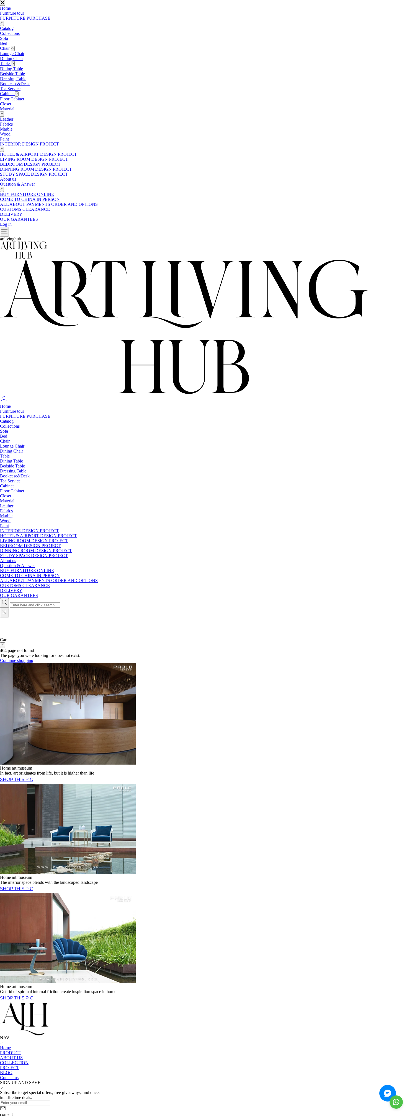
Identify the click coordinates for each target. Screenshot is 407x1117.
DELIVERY (11, 214)
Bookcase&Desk (15, 83)
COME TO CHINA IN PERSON (30, 199)
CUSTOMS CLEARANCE (25, 209)
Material (7, 108)
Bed (3, 43)
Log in (6, 224)
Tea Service (10, 88)
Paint (4, 139)
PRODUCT (10, 1052)
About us (8, 179)
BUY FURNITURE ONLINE (27, 194)
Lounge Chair (12, 53)
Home (5, 8)
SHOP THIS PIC (16, 998)
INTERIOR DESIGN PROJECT (29, 144)
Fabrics (6, 124)
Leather (6, 119)
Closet (5, 104)
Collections (10, 33)
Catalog (7, 28)
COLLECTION (14, 1062)
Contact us (9, 1077)
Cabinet (7, 93)
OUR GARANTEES (19, 219)
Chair (5, 48)
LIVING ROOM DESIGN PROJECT (34, 159)
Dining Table (11, 68)
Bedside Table (12, 73)
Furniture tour (12, 13)
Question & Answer (17, 184)
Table (5, 63)
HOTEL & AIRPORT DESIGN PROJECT (38, 154)
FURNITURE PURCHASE (25, 18)
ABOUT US (11, 1057)
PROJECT (9, 1067)
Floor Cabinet (12, 99)
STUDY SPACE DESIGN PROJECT (34, 174)
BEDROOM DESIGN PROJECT (30, 164)
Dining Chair (11, 58)
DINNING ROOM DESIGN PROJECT (36, 169)
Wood (5, 134)
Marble (6, 129)
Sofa (4, 38)
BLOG (6, 1072)
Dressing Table (13, 78)
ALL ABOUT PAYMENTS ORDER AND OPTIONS (49, 204)
